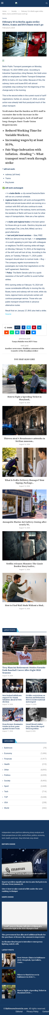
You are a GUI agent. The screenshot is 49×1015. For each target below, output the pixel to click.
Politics (25, 775)
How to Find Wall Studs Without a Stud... (24, 605)
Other (25, 770)
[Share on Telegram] (17, 332)
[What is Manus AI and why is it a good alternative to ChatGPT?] (24, 863)
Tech (25, 791)
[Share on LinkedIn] (39, 327)
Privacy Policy (32, 1011)
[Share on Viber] (22, 332)
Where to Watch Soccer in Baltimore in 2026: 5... (28, 976)
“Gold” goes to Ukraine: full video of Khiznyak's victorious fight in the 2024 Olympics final (23, 927)
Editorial (19, 1011)
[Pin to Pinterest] (34, 327)
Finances (25, 759)
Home (4, 11)
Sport (25, 786)
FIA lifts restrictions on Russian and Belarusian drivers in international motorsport (35, 699)
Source (8, 314)
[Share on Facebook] (23, 327)
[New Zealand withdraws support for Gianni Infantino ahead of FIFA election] (12, 686)
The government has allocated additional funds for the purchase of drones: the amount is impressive (24, 936)
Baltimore (25, 748)
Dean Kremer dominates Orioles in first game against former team (12, 726)
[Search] (46, 3)
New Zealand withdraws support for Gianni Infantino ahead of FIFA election (12, 699)
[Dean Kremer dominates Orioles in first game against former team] (12, 715)
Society (14, 11)
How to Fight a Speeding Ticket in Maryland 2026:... (31, 991)
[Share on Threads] (28, 332)
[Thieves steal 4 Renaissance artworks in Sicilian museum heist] (24, 420)
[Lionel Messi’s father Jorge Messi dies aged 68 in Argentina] (36, 715)
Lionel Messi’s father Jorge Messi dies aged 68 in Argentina (35, 726)
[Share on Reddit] (6, 332)
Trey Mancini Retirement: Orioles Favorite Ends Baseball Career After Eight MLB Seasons (23, 670)
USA (25, 802)
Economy (25, 753)
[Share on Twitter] (28, 327)
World (25, 808)
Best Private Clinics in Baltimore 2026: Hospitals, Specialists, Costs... (31, 960)
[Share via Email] (33, 332)
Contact (45, 1011)
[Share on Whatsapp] (12, 332)
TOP (25, 797)
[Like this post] (18, 327)
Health (25, 764)
